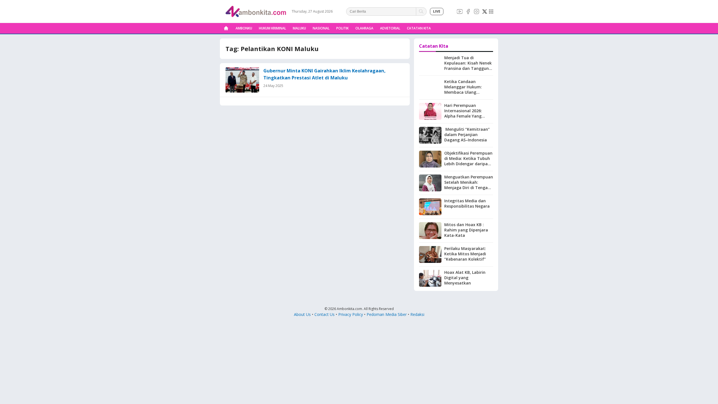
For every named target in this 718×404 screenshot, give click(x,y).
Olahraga (364, 28)
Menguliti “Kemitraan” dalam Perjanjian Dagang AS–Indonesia (467, 135)
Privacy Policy (350, 314)
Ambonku (244, 28)
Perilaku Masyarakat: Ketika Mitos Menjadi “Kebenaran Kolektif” (465, 254)
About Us (302, 314)
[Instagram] (476, 11)
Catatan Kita (419, 28)
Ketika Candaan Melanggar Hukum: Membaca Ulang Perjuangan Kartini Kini (467, 89)
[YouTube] (459, 11)
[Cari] (421, 11)
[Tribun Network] (491, 11)
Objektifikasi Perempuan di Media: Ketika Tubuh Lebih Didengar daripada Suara (468, 161)
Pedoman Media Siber (387, 314)
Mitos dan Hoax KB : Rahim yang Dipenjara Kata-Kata (466, 230)
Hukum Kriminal (272, 28)
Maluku (299, 28)
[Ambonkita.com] (226, 28)
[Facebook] (468, 11)
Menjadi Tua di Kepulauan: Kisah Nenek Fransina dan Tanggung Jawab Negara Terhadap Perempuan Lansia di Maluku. (468, 71)
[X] (484, 11)
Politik (342, 28)
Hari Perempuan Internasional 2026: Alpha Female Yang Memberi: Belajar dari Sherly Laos (465, 116)
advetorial (390, 28)
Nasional (321, 28)
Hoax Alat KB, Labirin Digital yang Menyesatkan (464, 278)
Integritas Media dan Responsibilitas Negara (467, 203)
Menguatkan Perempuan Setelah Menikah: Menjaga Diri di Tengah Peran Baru (468, 185)
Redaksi (417, 314)
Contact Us (324, 314)
